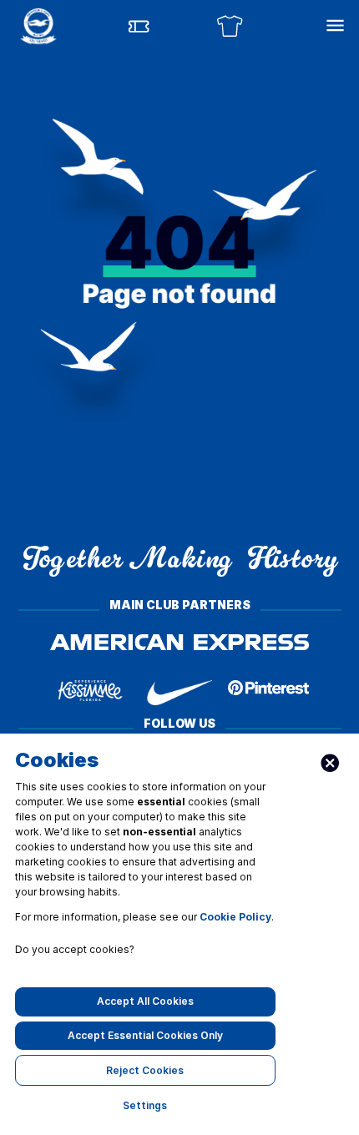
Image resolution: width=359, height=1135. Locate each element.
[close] (330, 763)
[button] (38, 26)
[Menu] (335, 25)
